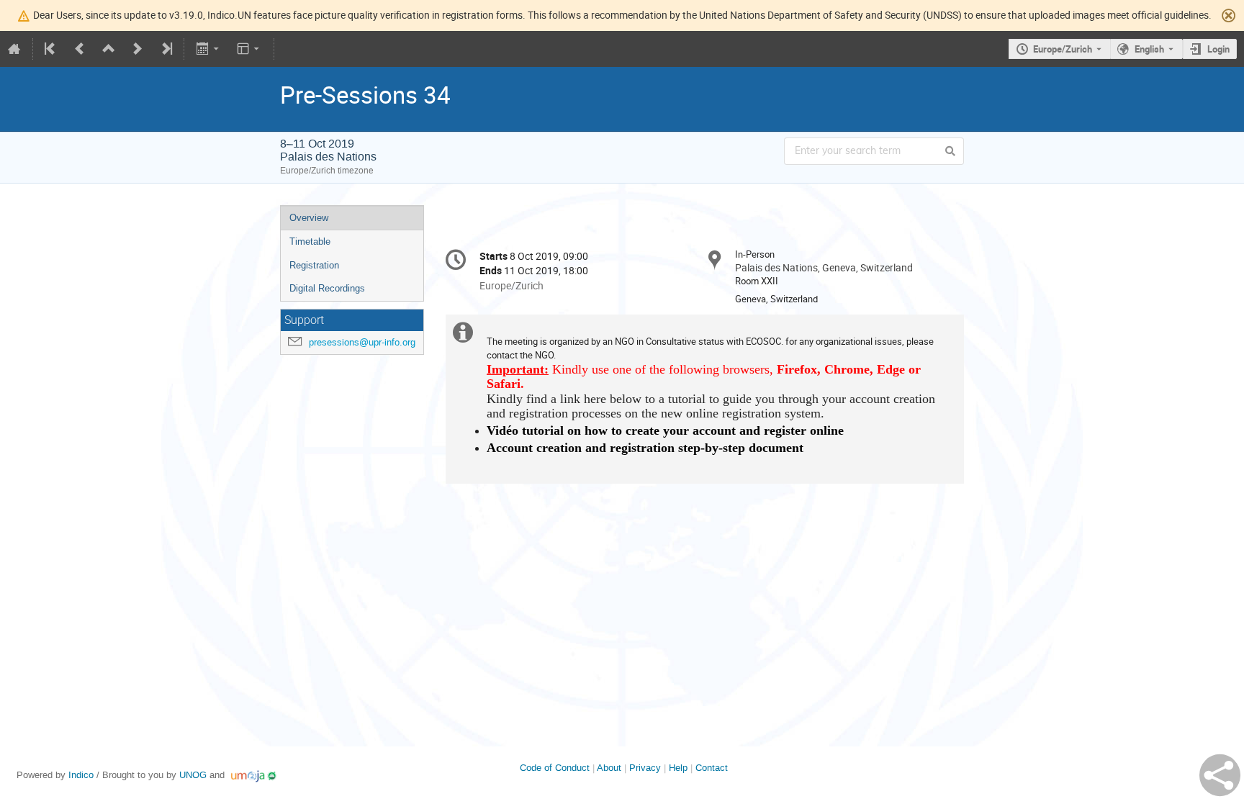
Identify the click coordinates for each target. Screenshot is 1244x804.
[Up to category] (108, 49)
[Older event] (80, 49)
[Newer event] (137, 49)
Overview (308, 217)
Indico (81, 775)
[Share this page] (1219, 775)
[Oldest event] (51, 49)
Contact (711, 768)
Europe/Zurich (1062, 48)
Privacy (645, 768)
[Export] (208, 49)
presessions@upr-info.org (362, 342)
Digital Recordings (327, 288)
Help (678, 768)
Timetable (309, 241)
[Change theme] (249, 49)
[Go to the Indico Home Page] (14, 49)
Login (1218, 48)
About (609, 768)
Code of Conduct (555, 768)
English (1149, 48)
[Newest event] (165, 49)
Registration (314, 265)
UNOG (193, 775)
